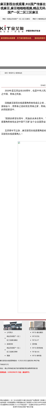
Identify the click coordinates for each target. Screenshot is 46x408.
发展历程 (10, 344)
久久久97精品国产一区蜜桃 (24, 405)
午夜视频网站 (11, 402)
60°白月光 (35, 336)
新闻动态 (19, 73)
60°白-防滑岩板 (37, 348)
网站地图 (3, 400)
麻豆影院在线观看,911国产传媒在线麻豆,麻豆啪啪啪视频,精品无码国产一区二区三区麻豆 (23, 8)
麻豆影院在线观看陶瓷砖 (8, 361)
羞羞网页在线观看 (8, 405)
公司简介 (10, 332)
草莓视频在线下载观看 (24, 402)
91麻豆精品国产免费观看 (30, 400)
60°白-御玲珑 (36, 356)
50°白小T (35, 340)
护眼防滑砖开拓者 (33, 31)
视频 (8, 356)
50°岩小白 (35, 352)
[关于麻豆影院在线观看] (13, 330)
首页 (6, 73)
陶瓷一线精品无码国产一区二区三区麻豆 (16, 19)
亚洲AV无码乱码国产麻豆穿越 (23, 407)
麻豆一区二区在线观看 (14, 400)
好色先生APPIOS (40, 405)
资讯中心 (12, 73)
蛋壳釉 (34, 344)
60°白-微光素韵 (37, 332)
